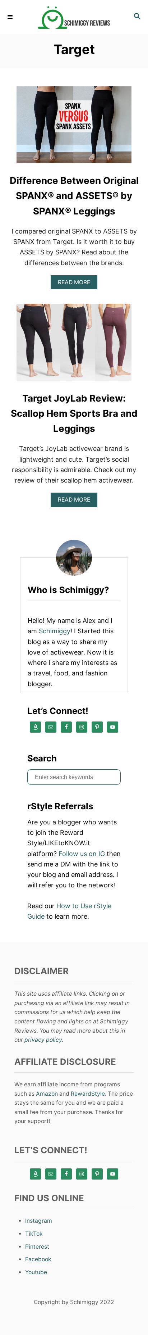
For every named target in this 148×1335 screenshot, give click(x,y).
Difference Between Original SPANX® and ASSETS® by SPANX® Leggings (74, 196)
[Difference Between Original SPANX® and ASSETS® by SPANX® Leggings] (74, 127)
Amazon (47, 1093)
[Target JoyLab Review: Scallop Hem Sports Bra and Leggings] (74, 345)
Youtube (36, 1272)
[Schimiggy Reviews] (74, 17)
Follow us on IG (82, 853)
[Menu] (11, 16)
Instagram (38, 1220)
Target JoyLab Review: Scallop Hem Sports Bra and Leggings (74, 413)
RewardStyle (88, 1093)
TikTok (34, 1233)
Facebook (38, 1259)
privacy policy (43, 1039)
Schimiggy (54, 631)
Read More (76, 284)
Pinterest (37, 1246)
